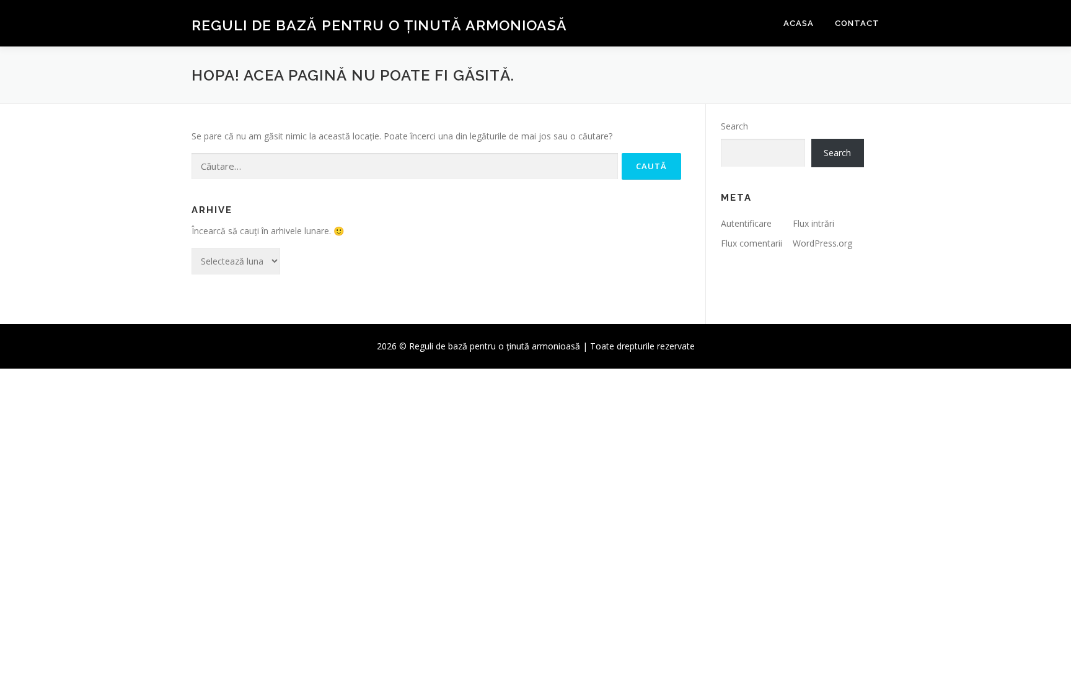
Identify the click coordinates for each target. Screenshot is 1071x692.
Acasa (798, 23)
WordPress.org (822, 243)
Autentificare (746, 223)
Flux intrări (813, 223)
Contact (857, 23)
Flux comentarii (751, 243)
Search (734, 126)
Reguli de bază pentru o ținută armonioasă (379, 25)
